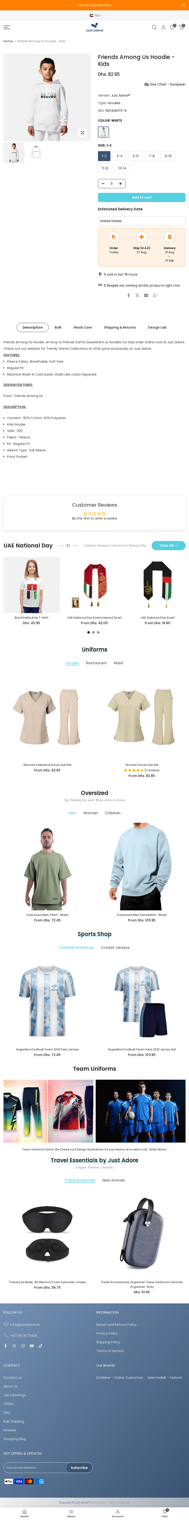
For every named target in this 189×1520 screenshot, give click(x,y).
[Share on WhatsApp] (155, 295)
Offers (8, 1404)
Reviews (9, 1430)
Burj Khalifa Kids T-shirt (31, 618)
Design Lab (157, 327)
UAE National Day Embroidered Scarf (94, 618)
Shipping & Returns (120, 327)
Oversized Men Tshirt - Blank (47, 915)
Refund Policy (98, 1502)
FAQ (6, 1413)
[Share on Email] (146, 295)
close (5, 5)
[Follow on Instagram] (23, 1346)
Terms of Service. (119, 1502)
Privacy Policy (107, 1333)
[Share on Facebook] (129, 295)
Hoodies (114, 103)
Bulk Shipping (13, 1421)
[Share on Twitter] (137, 295)
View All (166, 545)
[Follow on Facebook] (5, 1346)
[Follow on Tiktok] (40, 1346)
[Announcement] (94, 5)
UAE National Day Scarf (157, 618)
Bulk (58, 327)
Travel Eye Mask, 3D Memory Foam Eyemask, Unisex (47, 1282)
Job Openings (14, 1395)
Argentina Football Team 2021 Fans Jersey (47, 1049)
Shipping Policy (108, 1342)
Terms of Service (110, 1351)
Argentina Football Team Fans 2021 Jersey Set (142, 1049)
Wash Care (83, 327)
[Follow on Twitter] (14, 1346)
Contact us (12, 1378)
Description (33, 327)
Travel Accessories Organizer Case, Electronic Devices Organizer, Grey (142, 1284)
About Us (10, 1386)
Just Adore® (120, 95)
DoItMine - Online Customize (119, 1378)
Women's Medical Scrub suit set (47, 765)
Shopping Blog (14, 1439)
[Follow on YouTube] (32, 1346)
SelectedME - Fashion (165, 1378)
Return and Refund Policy (116, 1325)
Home (8, 41)
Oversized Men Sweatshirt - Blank (142, 915)
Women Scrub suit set (141, 765)
